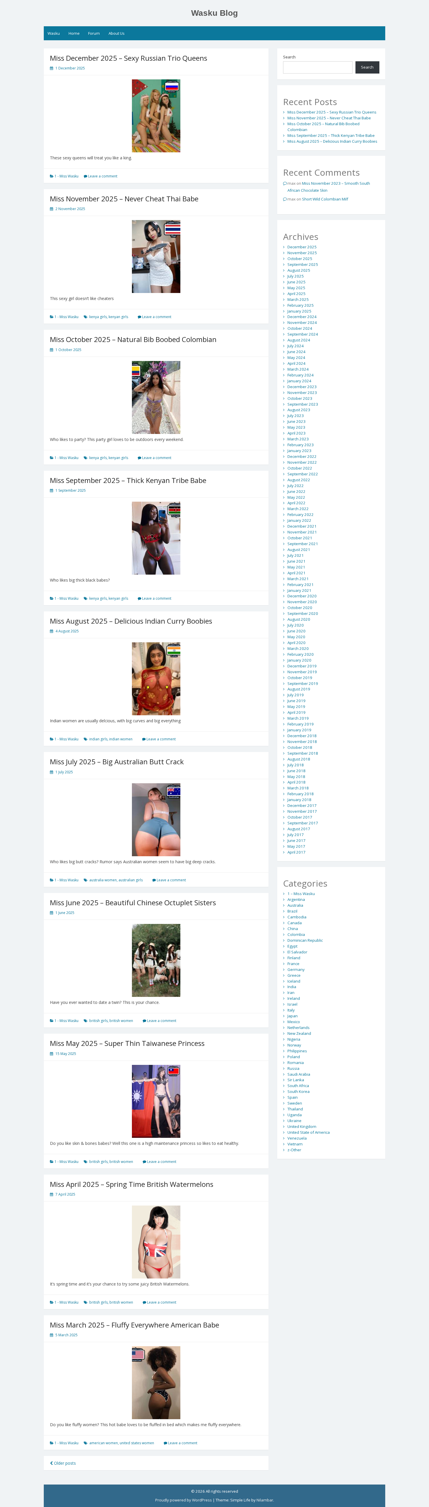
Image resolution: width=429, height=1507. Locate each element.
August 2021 (298, 549)
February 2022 (300, 514)
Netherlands (298, 1027)
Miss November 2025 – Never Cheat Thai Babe (124, 198)
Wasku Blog (214, 13)
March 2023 (298, 439)
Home (74, 33)
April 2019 (296, 712)
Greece (294, 975)
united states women (137, 1442)
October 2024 (299, 328)
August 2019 (298, 689)
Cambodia (296, 917)
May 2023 (296, 427)
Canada (294, 922)
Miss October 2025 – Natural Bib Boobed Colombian (133, 339)
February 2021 (300, 584)
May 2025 (296, 287)
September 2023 (302, 404)
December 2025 (302, 247)
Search (289, 57)
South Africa (298, 1085)
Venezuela (297, 1138)
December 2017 (302, 805)
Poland (293, 1056)
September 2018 (302, 753)
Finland (293, 957)
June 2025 (296, 282)
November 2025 (302, 252)
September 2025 (302, 264)
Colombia (296, 934)
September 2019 (302, 683)
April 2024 (296, 363)
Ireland (293, 998)
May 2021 (296, 567)
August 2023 (298, 409)
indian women (120, 739)
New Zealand (299, 1033)
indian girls (98, 739)
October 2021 (299, 537)
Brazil (292, 911)
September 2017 (302, 823)
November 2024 (302, 322)
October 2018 (299, 747)
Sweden (294, 1103)
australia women (103, 880)
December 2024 (302, 316)
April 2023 (296, 433)
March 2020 (298, 648)
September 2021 (302, 543)
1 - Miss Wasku (67, 176)
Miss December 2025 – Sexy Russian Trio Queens (128, 58)
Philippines (297, 1050)
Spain (292, 1097)
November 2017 (302, 811)
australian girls (130, 880)
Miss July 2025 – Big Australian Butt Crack (117, 761)
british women (121, 1020)
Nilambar (265, 1500)
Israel (292, 1004)
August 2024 (298, 340)
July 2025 (295, 276)
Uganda (294, 1114)
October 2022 (299, 468)
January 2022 (299, 520)
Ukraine (294, 1120)
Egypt (292, 946)
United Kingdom (301, 1126)
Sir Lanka (295, 1079)
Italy (291, 1010)
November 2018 (302, 741)
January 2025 (299, 311)
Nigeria (293, 1039)
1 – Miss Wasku (301, 893)
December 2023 (302, 386)
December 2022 (302, 456)
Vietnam (295, 1144)
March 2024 (298, 369)
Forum (94, 33)
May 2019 (296, 706)
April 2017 (296, 852)
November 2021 (302, 532)
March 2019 (298, 718)
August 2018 (298, 759)
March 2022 (298, 508)
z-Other (294, 1149)
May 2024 (296, 357)
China (292, 928)
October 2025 (299, 258)
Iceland (293, 981)
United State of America (308, 1132)
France (293, 963)
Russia (293, 1068)
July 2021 (295, 555)
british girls (98, 1020)
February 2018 (300, 793)
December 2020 (302, 596)
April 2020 (296, 642)
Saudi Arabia (298, 1074)
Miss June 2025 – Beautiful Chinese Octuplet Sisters (133, 902)
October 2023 (299, 398)
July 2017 (295, 834)
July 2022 (295, 485)
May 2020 (296, 636)
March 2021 (298, 578)
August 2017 (298, 828)
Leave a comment (102, 176)
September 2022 (302, 474)
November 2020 (302, 601)
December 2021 (302, 526)
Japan (292, 1015)
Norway (294, 1045)
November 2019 (302, 671)
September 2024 (302, 334)
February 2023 (300, 444)
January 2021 (299, 590)
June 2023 (296, 421)
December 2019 (302, 666)
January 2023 (299, 450)
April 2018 (296, 782)
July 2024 (295, 345)
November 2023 (302, 392)
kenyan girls (118, 316)
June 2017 (296, 840)
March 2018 (298, 788)
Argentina (296, 899)
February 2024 (300, 375)
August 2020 (298, 619)
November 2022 (302, 462)
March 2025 (298, 299)
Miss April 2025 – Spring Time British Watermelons (131, 1184)
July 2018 (295, 765)
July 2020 (295, 625)
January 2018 (299, 799)
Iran (290, 992)
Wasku (54, 33)
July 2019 (295, 694)
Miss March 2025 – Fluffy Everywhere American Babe (134, 1325)
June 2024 (296, 351)
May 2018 (296, 776)
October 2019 (299, 677)
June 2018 (296, 770)
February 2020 (300, 654)
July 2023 (295, 415)
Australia (295, 905)
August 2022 (298, 479)
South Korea (298, 1091)
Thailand (295, 1109)
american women (103, 1442)
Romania (295, 1062)
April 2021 (296, 572)
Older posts (64, 1463)
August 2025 (298, 270)
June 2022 (296, 491)
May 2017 (296, 846)
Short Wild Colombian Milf (325, 199)
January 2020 (299, 660)
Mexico (293, 1021)
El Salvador (297, 952)
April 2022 (296, 502)
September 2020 (302, 613)
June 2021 (296, 561)
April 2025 (296, 293)
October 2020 (299, 607)
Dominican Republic (305, 940)
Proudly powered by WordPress (184, 1500)
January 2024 (299, 380)
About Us (117, 33)
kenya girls (98, 316)
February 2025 (300, 305)
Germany (296, 969)
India (291, 986)
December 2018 (302, 735)
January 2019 (299, 729)
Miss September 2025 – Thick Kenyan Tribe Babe (128, 480)
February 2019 (300, 724)
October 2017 (299, 817)
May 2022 (296, 497)
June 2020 (296, 631)
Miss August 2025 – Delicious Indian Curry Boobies (131, 621)
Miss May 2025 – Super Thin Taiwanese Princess (127, 1043)
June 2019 (296, 700)
